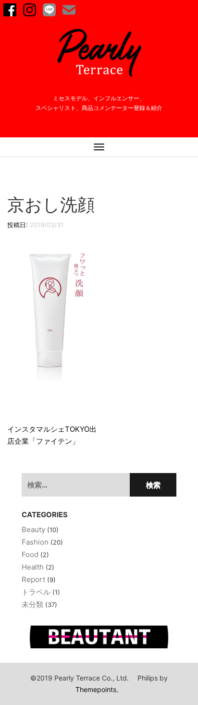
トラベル (36, 591)
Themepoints (95, 689)
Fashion (35, 542)
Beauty (33, 529)
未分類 (32, 604)
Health (33, 566)
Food (30, 554)
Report (33, 579)
